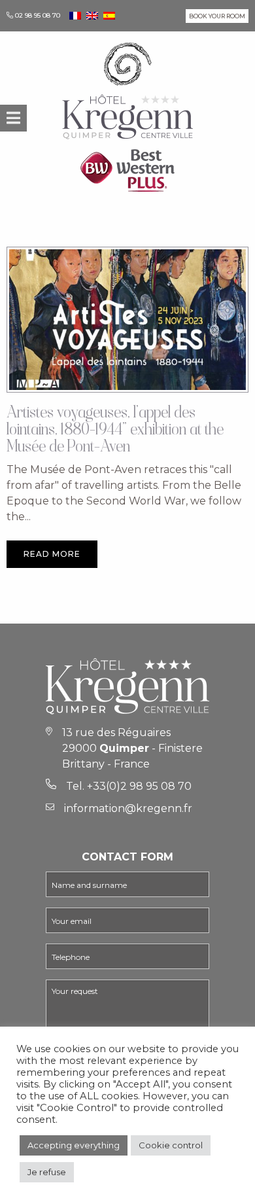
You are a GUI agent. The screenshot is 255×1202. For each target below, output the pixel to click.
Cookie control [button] (171, 1145)
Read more (52, 554)
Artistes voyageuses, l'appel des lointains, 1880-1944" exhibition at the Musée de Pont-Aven (115, 431)
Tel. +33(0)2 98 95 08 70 (129, 786)
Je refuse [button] (46, 1172)
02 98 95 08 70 (37, 15)
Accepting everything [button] (73, 1145)
